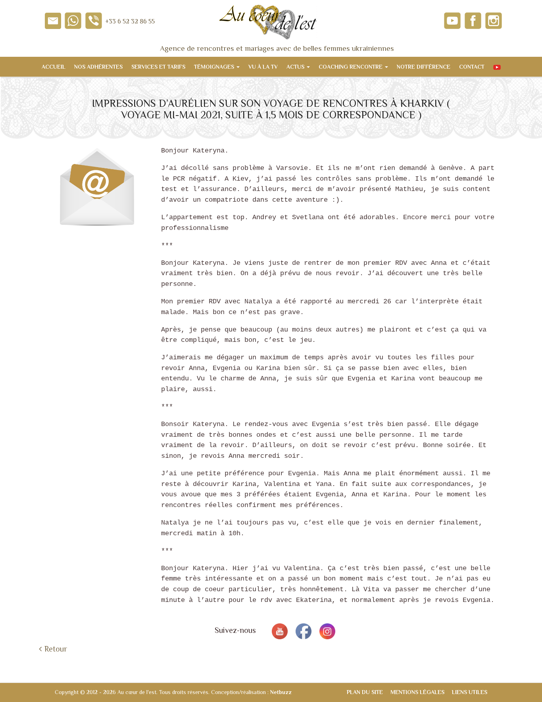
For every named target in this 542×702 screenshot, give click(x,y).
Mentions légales (417, 692)
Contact (471, 67)
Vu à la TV (263, 67)
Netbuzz (281, 692)
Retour (55, 648)
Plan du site (365, 692)
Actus (296, 67)
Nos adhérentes (98, 67)
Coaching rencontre (351, 67)
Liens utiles (469, 692)
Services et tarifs (158, 67)
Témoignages (215, 67)
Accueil (53, 67)
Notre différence (423, 67)
